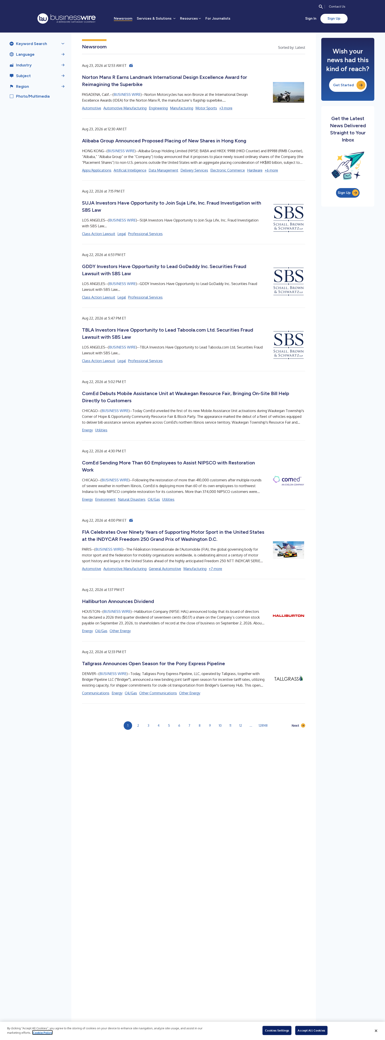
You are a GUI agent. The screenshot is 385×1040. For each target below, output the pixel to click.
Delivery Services (194, 170)
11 (230, 725)
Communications (95, 693)
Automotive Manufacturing (125, 108)
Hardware (254, 170)
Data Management (163, 170)
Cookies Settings (277, 1030)
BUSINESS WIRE (127, 94)
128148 (263, 725)
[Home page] (66, 18)
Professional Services (145, 234)
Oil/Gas (154, 499)
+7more (215, 568)
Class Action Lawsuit (98, 234)
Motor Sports (206, 108)
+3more (225, 108)
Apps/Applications (96, 170)
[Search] (321, 7)
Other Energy (120, 631)
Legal (121, 234)
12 (240, 725)
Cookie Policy (42, 1032)
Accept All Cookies (311, 1030)
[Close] (376, 1031)
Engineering (158, 108)
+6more (271, 170)
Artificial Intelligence (130, 170)
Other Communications (158, 693)
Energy (87, 430)
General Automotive (165, 568)
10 (220, 725)
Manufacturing (181, 108)
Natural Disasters (131, 499)
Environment (105, 499)
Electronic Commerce (227, 170)
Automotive (91, 108)
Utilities (101, 430)
